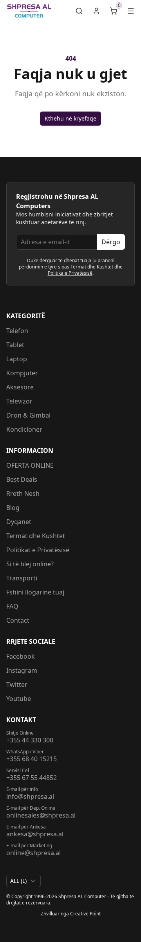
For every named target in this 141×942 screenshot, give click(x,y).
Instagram (21, 670)
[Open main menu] (131, 11)
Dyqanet (18, 521)
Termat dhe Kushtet (91, 266)
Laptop (16, 359)
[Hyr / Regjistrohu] (96, 11)
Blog (13, 507)
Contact (17, 620)
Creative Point (85, 913)
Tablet (15, 344)
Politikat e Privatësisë (37, 550)
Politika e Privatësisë (70, 273)
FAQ (12, 606)
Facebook (20, 656)
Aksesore (20, 387)
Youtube (18, 698)
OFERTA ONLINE (30, 465)
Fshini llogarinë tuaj (35, 592)
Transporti (21, 578)
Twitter (16, 684)
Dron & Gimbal (28, 415)
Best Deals (21, 479)
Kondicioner (24, 429)
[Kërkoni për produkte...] (79, 11)
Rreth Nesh (23, 493)
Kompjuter (22, 373)
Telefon (17, 330)
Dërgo (110, 242)
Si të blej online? (30, 564)
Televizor (19, 401)
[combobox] (23, 881)
